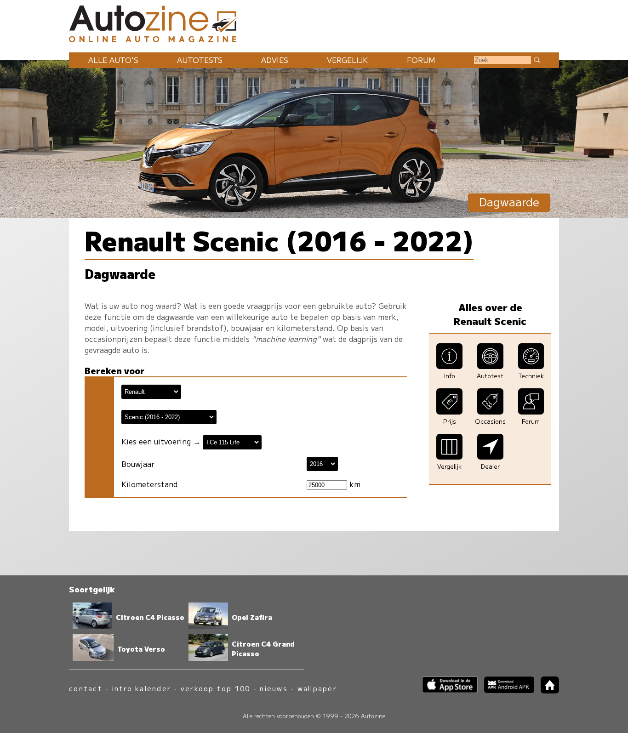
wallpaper (317, 688)
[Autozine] (314, 22)
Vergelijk (347, 59)
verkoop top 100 (216, 688)
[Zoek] (536, 59)
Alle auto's (113, 59)
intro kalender (141, 688)
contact (86, 688)
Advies (274, 59)
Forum (421, 59)
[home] (546, 690)
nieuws (273, 688)
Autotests (200, 59)
